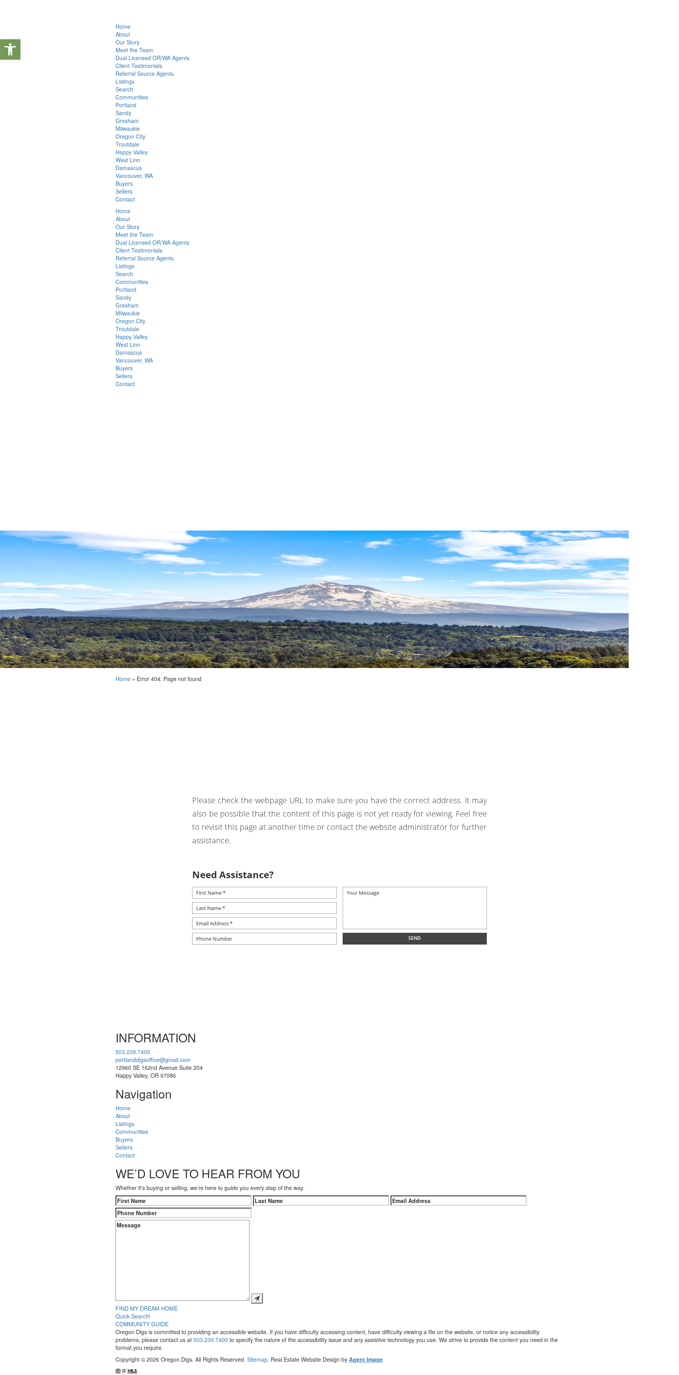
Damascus (129, 168)
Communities (132, 97)
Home (123, 26)
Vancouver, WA (134, 175)
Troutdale (127, 144)
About (123, 34)
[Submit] (257, 1298)
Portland (126, 105)
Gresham (127, 121)
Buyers (124, 183)
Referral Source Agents (145, 73)
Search (124, 89)
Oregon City (130, 136)
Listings (125, 81)
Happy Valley (132, 152)
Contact (125, 199)
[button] (10, 49)
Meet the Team (134, 50)
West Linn (128, 160)
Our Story (127, 42)
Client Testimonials (139, 66)
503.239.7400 (133, 1052)
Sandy (123, 113)
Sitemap (257, 1359)
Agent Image (366, 1359)
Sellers (124, 191)
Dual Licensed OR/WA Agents (152, 58)
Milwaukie (128, 128)
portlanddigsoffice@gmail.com (153, 1060)
